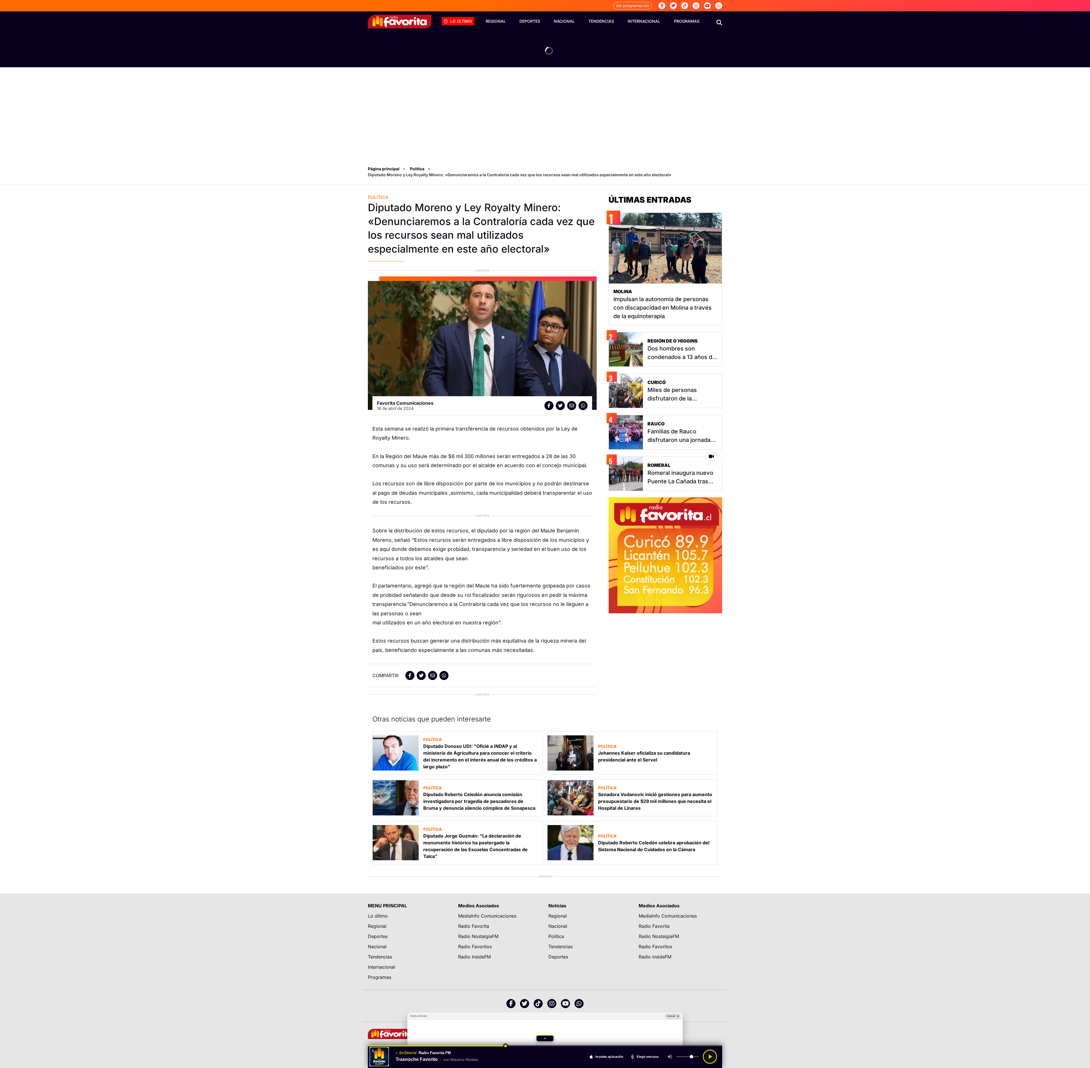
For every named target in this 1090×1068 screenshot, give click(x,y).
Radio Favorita (473, 926)
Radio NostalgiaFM (478, 936)
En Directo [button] (407, 1053)
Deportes (529, 21)
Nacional (564, 21)
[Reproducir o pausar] (710, 1057)
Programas (686, 21)
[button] (545, 1038)
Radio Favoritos (475, 946)
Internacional (644, 21)
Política (417, 168)
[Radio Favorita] (399, 21)
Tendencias (601, 21)
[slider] (545, 1045)
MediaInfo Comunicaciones (487, 916)
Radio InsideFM (474, 957)
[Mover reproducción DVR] (506, 1046)
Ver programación (632, 5)
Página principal (383, 168)
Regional (496, 21)
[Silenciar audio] (670, 1057)
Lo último (461, 21)
